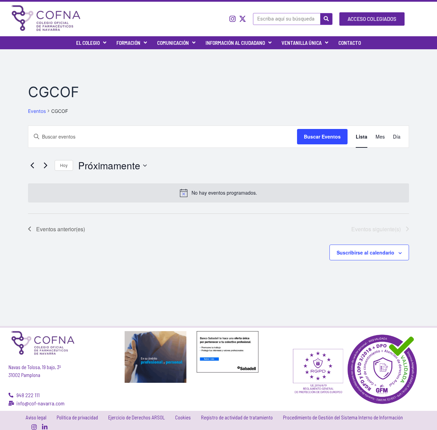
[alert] (218, 193)
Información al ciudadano (235, 43)
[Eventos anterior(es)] (32, 165)
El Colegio (88, 43)
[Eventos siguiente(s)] (45, 165)
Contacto (349, 43)
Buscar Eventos (322, 136)
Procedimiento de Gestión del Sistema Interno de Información (343, 417)
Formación (128, 43)
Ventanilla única (302, 43)
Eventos (37, 111)
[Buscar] (326, 19)
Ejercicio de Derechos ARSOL (136, 417)
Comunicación (173, 43)
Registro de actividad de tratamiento (237, 417)
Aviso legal (36, 417)
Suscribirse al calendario (365, 252)
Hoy (64, 165)
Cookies (183, 417)
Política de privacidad (77, 417)
